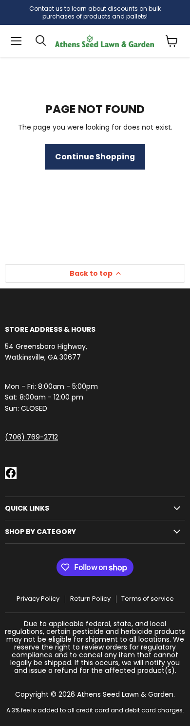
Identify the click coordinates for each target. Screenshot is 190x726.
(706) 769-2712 (31, 437)
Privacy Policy (38, 598)
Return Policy (90, 598)
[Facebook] (11, 473)
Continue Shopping (95, 156)
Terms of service (147, 598)
